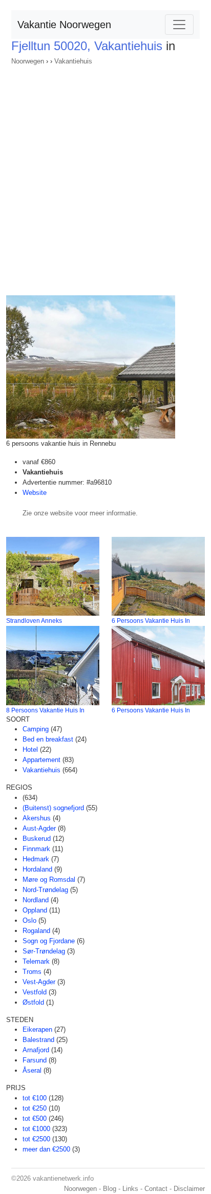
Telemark (36, 961)
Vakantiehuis (73, 61)
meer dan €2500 (46, 1149)
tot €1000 (36, 1129)
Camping (36, 729)
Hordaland (37, 869)
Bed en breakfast (48, 739)
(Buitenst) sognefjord (53, 808)
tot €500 (35, 1118)
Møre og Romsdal (49, 879)
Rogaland (36, 931)
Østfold (33, 1002)
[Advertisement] (105, 177)
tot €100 (35, 1098)
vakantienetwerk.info (63, 1178)
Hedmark (36, 859)
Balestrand (38, 1040)
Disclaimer (189, 1188)
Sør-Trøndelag (44, 951)
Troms (32, 971)
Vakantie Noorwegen (64, 24)
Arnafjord (36, 1050)
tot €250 (35, 1108)
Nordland (36, 900)
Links (130, 1188)
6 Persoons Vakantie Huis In (151, 620)
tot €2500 (36, 1139)
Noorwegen (27, 61)
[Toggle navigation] (179, 24)
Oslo (29, 920)
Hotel (30, 749)
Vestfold (35, 992)
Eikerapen (37, 1029)
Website (35, 492)
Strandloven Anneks (34, 620)
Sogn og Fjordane (49, 941)
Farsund (35, 1060)
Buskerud (37, 838)
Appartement (41, 760)
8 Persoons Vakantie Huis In (45, 710)
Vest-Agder (39, 982)
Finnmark (36, 849)
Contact (155, 1188)
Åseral (32, 1070)
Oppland (35, 910)
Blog (109, 1188)
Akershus (37, 818)
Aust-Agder (39, 828)
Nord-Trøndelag (45, 890)
